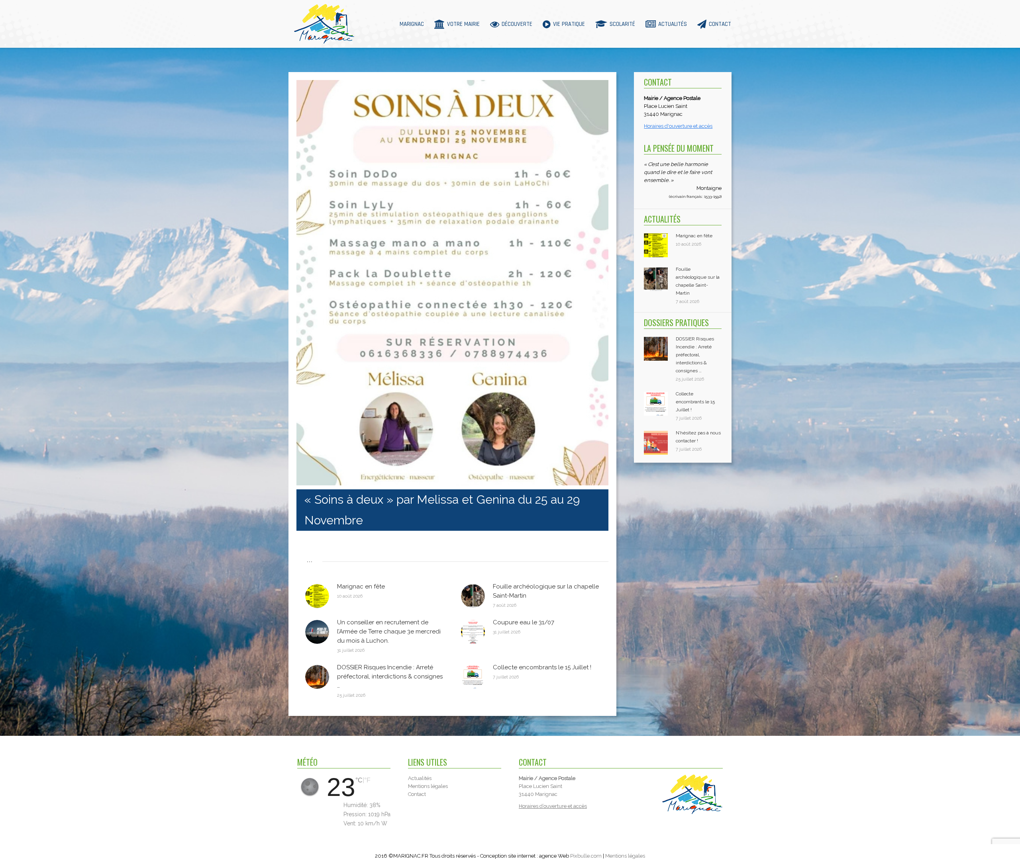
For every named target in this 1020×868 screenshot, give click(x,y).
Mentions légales (625, 856)
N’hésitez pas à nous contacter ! (698, 437)
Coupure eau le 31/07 (523, 622)
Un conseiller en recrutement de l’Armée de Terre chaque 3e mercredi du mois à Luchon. (389, 631)
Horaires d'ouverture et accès (678, 126)
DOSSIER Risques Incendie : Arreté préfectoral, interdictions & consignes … (390, 676)
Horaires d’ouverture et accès (553, 806)
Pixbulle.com (586, 856)
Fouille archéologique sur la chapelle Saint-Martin (546, 591)
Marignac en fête (361, 586)
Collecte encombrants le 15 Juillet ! (542, 667)
